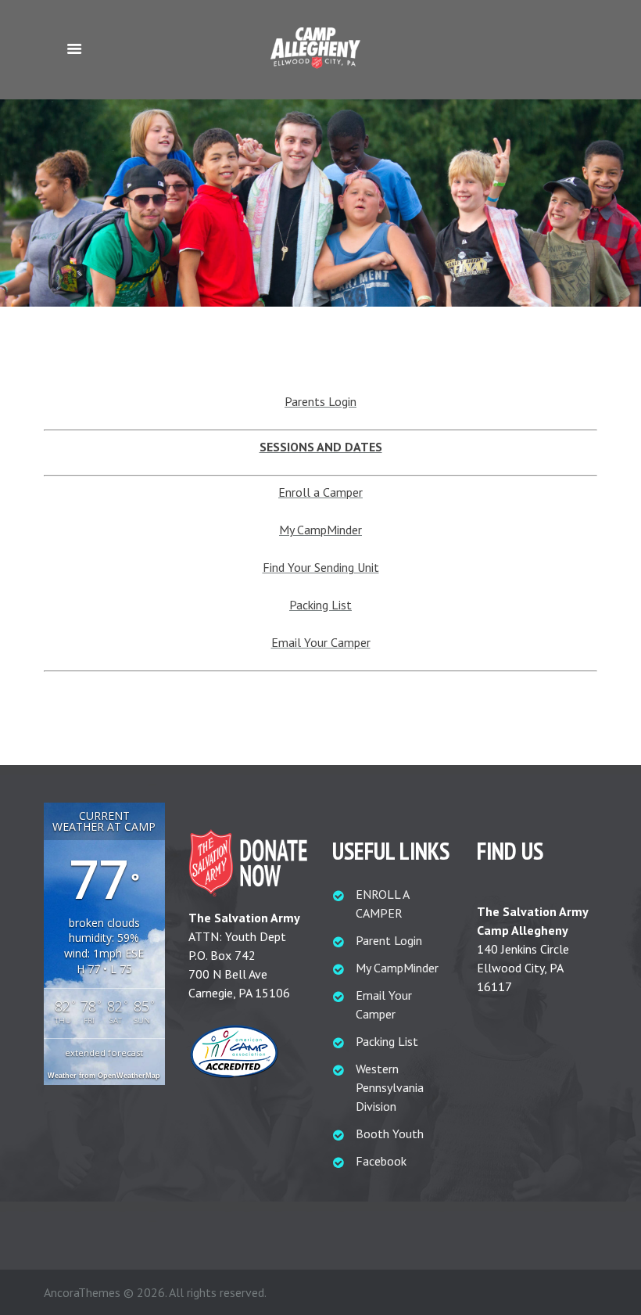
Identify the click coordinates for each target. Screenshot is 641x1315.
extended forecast (104, 1052)
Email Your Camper (321, 642)
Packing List (320, 605)
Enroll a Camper (320, 492)
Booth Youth (390, 1133)
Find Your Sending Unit (321, 567)
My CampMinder (320, 529)
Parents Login (320, 401)
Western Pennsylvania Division (390, 1087)
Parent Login (389, 940)
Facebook (381, 1161)
